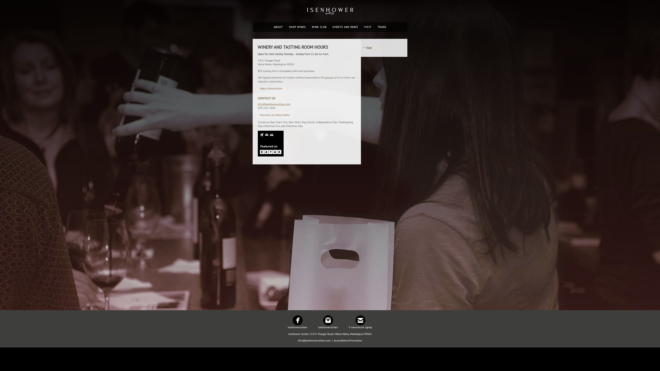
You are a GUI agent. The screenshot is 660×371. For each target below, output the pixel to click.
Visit (368, 27)
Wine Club (319, 27)
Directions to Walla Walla (274, 115)
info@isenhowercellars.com (274, 104)
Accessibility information (348, 340)
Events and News (345, 27)
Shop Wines (297, 27)
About (278, 27)
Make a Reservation (271, 88)
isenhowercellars (297, 327)
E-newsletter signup (360, 327)
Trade (382, 27)
